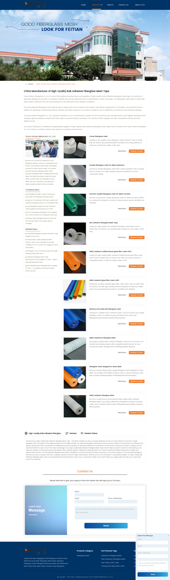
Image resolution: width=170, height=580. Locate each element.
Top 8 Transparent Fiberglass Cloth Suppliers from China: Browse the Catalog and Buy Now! (41, 213)
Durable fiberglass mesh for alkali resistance (106, 165)
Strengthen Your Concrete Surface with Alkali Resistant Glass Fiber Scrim (41, 252)
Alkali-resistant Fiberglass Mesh (101, 395)
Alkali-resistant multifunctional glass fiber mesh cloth (110, 251)
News (109, 5)
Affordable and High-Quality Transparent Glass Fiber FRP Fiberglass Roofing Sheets (40, 195)
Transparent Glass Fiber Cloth (112, 566)
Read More (122, 151)
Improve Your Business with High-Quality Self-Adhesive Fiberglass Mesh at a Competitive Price (41, 201)
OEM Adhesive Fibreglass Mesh (113, 559)
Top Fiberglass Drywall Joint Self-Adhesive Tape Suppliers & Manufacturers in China (40, 207)
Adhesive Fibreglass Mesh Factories (111, 555)
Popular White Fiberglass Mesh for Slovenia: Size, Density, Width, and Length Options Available (40, 221)
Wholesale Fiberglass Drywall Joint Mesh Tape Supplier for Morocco (41, 234)
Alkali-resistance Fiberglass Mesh (102, 338)
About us (139, 5)
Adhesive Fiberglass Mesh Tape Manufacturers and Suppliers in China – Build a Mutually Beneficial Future (41, 259)
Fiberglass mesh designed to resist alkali (105, 366)
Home (83, 5)
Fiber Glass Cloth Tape (110, 562)
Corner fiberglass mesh (98, 136)
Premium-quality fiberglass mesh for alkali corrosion (110, 194)
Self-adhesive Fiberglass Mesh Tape (103, 222)
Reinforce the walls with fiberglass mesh (105, 309)
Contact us (123, 5)
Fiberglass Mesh (83, 555)
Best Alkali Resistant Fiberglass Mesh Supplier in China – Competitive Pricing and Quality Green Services (41, 268)
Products (96, 5)
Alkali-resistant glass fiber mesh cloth (104, 280)
